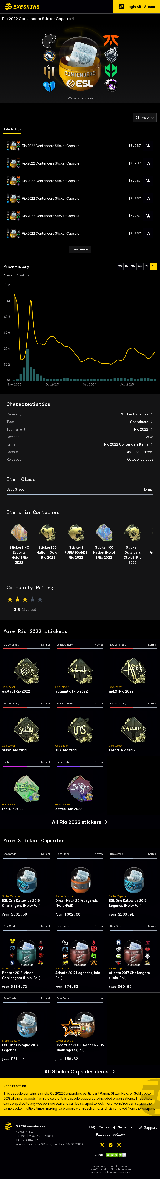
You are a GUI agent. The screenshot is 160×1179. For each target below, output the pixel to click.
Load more (80, 249)
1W (120, 266)
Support (150, 1127)
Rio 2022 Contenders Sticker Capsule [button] (36, 18)
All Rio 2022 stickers (76, 821)
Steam (8, 275)
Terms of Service (115, 1127)
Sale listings (12, 129)
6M (140, 266)
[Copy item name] (73, 18)
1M (127, 266)
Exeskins (22, 275)
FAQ (92, 1127)
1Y (146, 266)
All (153, 266)
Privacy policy (110, 1134)
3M (133, 266)
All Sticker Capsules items (76, 1071)
